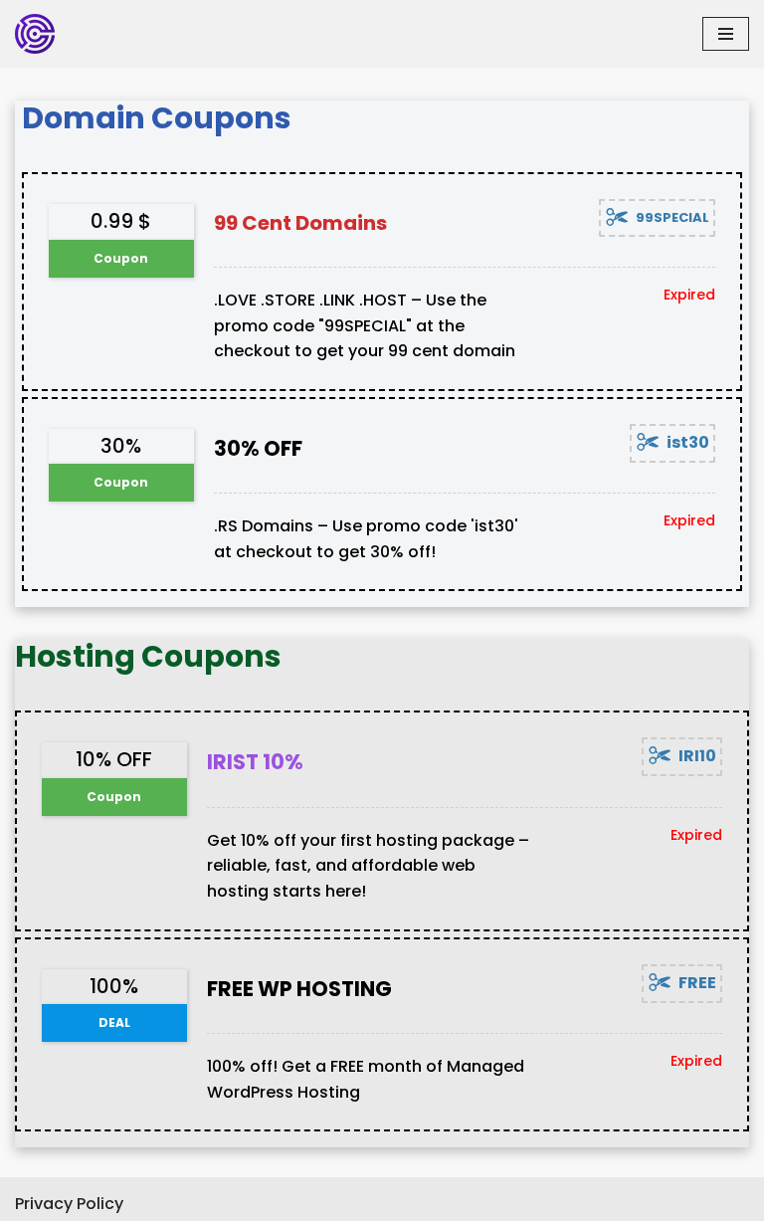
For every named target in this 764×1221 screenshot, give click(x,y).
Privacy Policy (69, 1203)
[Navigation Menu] (725, 34)
